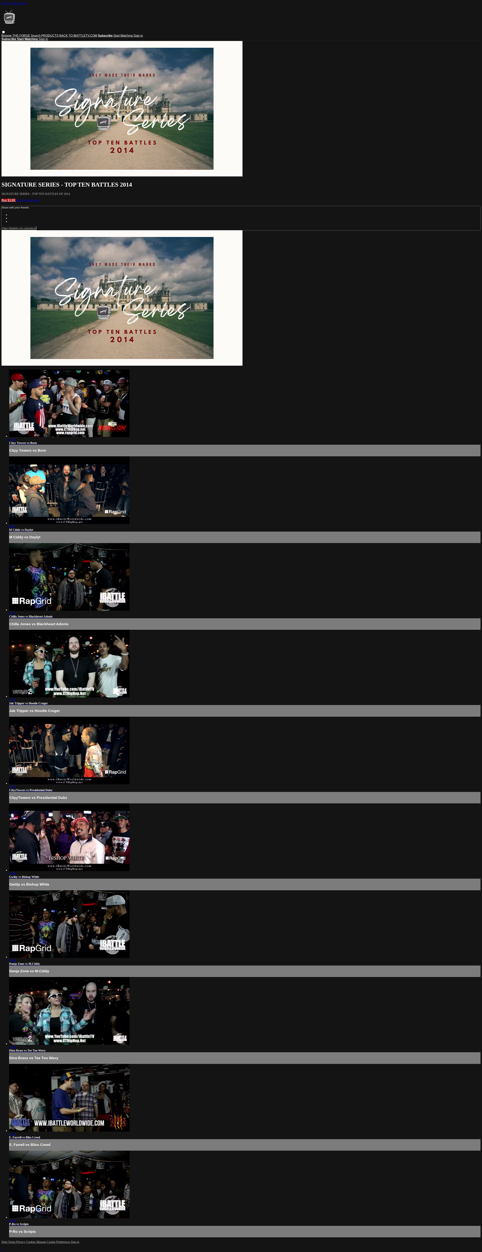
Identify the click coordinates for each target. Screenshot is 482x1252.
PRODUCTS (50, 35)
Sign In (43, 39)
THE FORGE (21, 35)
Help (5, 1242)
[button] (3, 32)
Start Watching (123, 35)
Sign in (138, 35)
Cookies (31, 1242)
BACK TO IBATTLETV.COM (78, 35)
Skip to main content (14, 3)
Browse (7, 35)
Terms (12, 1242)
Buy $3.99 (9, 200)
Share (36, 200)
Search (36, 35)
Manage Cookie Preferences (54, 1242)
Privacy (21, 1242)
